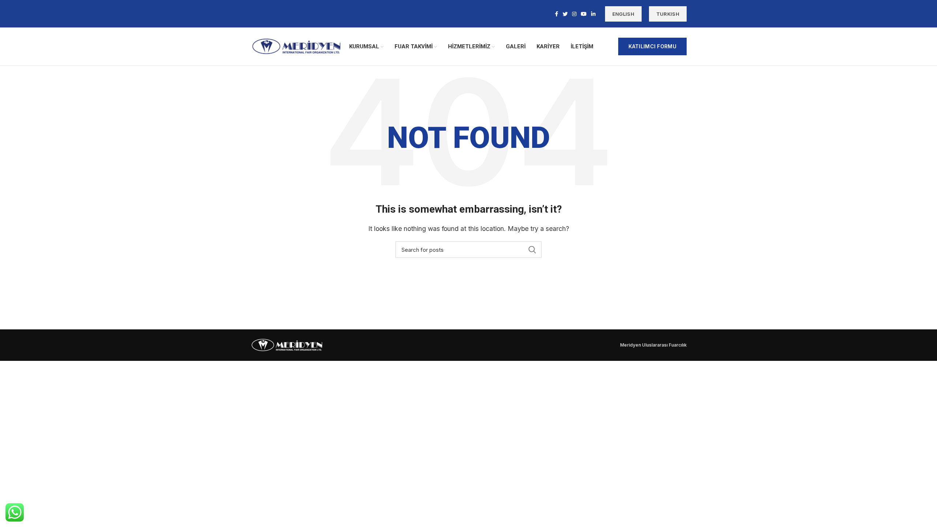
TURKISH (667, 14)
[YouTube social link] (584, 14)
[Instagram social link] (574, 14)
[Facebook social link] (556, 14)
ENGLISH (623, 14)
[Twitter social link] (565, 14)
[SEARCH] (532, 249)
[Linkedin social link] (593, 14)
